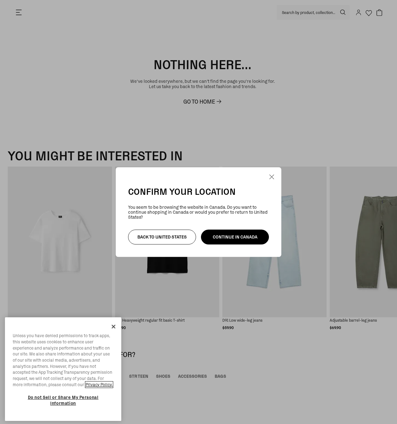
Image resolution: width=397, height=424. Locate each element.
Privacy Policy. (99, 384)
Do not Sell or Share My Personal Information (63, 400)
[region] (63, 369)
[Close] (113, 326)
